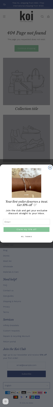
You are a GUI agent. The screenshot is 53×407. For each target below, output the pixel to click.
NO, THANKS (26, 236)
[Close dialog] (50, 167)
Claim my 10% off (26, 229)
